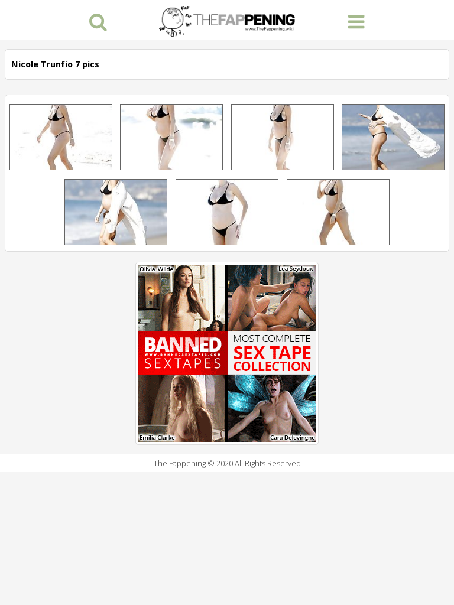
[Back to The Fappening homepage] (227, 20)
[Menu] (356, 21)
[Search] (98, 21)
